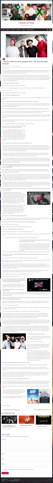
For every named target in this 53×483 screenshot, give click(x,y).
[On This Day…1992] (43, 416)
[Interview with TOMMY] (26, 416)
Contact (23, 29)
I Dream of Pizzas (30, 29)
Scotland (44, 67)
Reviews (7, 29)
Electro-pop (18, 67)
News (3, 29)
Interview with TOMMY (25, 425)
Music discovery (33, 67)
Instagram (7, 397)
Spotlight (13, 29)
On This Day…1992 (41, 426)
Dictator (16, 67)
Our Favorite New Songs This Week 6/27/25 (11, 409)
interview (26, 67)
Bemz (8, 67)
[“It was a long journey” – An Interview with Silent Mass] (9, 416)
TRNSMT (4, 68)
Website (3, 464)
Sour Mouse (47, 67)
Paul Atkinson (10, 65)
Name (3, 453)
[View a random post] (50, 30)
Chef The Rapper (11, 67)
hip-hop (22, 67)
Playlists (18, 29)
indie (24, 67)
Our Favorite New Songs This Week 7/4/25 (42, 409)
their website (19, 396)
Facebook (12, 397)
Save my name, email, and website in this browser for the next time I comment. (18, 469)
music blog (29, 67)
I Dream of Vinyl (26, 22)
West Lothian (7, 68)
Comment (4, 439)
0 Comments (19, 65)
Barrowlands (5, 67)
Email (3, 459)
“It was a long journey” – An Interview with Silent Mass (9, 426)
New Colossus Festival (39, 67)
